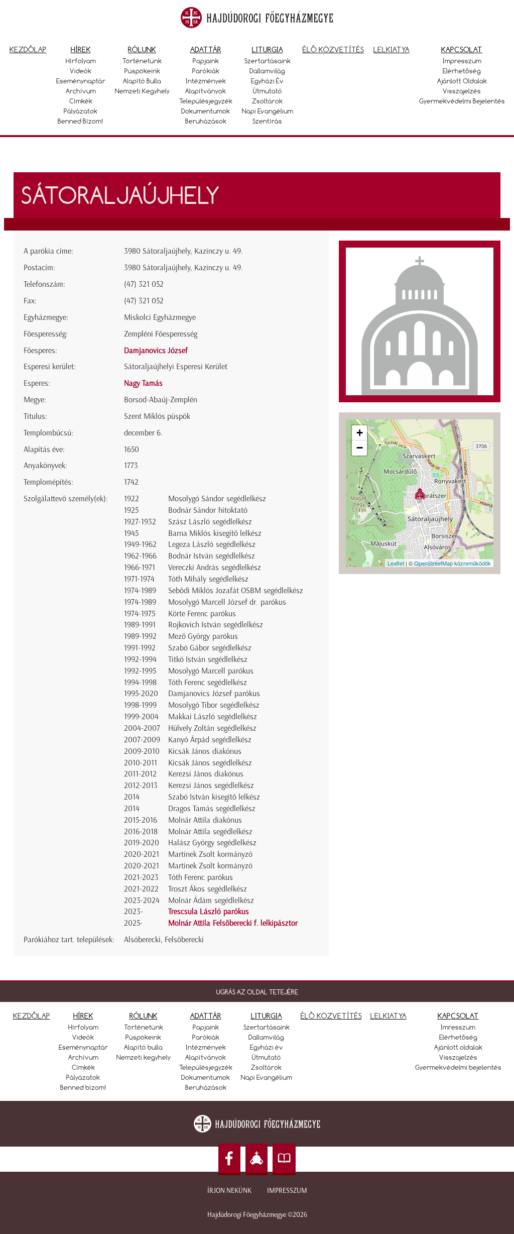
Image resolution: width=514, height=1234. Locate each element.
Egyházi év (267, 81)
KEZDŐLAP (31, 1016)
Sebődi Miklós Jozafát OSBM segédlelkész (235, 590)
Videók (80, 71)
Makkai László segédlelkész (212, 716)
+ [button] (359, 432)
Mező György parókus (203, 636)
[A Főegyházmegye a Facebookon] (229, 1159)
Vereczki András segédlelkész (214, 567)
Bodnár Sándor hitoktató (207, 510)
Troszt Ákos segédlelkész (207, 888)
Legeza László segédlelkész (211, 544)
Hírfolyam (81, 61)
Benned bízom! (80, 121)
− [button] (359, 447)
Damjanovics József (156, 350)
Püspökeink (142, 71)
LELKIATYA (388, 1016)
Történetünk (142, 61)
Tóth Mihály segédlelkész (208, 579)
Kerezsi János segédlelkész (211, 785)
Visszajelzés (462, 91)
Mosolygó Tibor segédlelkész (214, 705)
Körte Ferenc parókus (202, 613)
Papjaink (206, 61)
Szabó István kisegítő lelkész (214, 797)
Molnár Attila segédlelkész (210, 831)
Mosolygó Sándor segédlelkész (217, 498)
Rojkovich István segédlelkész (215, 624)
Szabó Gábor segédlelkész (209, 647)
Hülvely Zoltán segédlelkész (212, 728)
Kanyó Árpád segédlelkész (209, 739)
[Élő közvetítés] (256, 1159)
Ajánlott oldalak (462, 81)
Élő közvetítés (333, 49)
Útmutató (267, 91)
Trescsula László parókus (208, 911)
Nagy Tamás (143, 383)
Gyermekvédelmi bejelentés (462, 101)
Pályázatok (80, 111)
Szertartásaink (267, 61)
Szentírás (267, 121)
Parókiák (205, 71)
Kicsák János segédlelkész (210, 762)
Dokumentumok (205, 111)
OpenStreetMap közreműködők (452, 563)
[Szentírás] (284, 1159)
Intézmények (206, 81)
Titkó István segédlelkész (207, 659)
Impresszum (462, 61)
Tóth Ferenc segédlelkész (207, 682)
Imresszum (458, 1027)
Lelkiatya (391, 49)
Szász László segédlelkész (210, 521)
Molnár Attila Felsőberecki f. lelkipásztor (233, 923)
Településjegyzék (205, 101)
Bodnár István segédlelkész (211, 555)
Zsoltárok (267, 101)
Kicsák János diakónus (204, 751)
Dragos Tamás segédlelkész (211, 808)
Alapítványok (205, 91)
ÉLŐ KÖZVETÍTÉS (331, 1016)
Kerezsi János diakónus (205, 773)
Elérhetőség (462, 71)
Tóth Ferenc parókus (200, 877)
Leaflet (396, 563)
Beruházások (205, 121)
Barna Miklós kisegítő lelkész (215, 533)
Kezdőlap (28, 49)
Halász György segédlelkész (212, 842)
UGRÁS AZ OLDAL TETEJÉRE (257, 992)
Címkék (80, 101)
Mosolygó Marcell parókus (210, 671)
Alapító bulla (142, 81)
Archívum (81, 91)
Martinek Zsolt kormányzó (210, 854)
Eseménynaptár (80, 81)
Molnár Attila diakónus (205, 820)
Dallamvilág (267, 71)
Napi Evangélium (267, 111)
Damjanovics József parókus (214, 693)
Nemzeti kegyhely (142, 91)
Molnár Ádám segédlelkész (211, 900)
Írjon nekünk (229, 1190)
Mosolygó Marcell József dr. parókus (227, 602)
